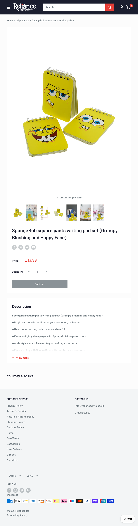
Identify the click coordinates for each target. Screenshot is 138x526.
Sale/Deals (13, 438)
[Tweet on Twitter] (27, 247)
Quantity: (17, 271)
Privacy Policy (15, 405)
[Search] (109, 7)
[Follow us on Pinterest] (22, 490)
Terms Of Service (17, 410)
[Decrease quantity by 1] (28, 271)
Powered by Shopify (17, 515)
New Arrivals (14, 449)
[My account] (121, 7)
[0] (128, 7)
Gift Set (11, 454)
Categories (13, 443)
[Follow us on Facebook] (9, 490)
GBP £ (30, 475)
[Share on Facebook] (14, 247)
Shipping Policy (16, 421)
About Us (12, 460)
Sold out (40, 284)
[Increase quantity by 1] (46, 271)
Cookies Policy (15, 427)
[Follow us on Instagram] (15, 490)
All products (22, 20)
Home (10, 20)
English (12, 475)
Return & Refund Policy (20, 416)
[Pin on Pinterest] (20, 247)
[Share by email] (33, 247)
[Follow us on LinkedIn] (28, 490)
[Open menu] (8, 7)
